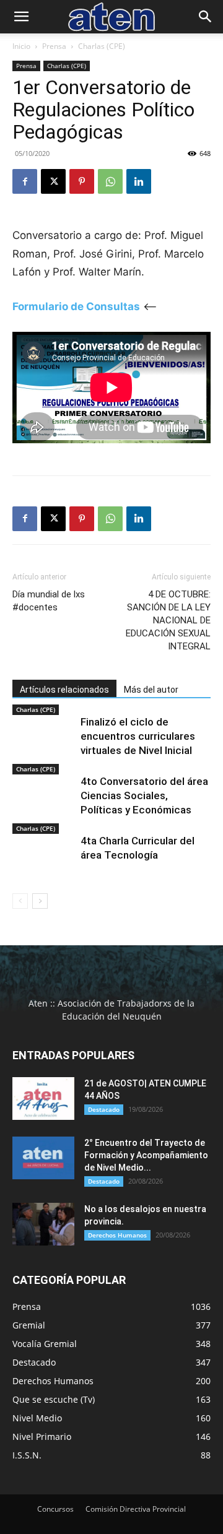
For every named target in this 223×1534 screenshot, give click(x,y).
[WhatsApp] (110, 181)
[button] (21, 16)
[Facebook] (24, 181)
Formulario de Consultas (76, 306)
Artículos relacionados (64, 690)
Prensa (54, 46)
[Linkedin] (138, 181)
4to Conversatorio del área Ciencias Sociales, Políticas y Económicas (144, 795)
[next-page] (40, 901)
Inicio (21, 46)
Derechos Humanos (117, 1235)
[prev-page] (20, 901)
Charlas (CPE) (101, 46)
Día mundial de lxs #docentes (48, 601)
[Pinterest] (81, 181)
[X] (53, 181)
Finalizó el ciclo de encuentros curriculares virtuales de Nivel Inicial (138, 736)
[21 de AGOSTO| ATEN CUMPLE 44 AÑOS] (43, 1098)
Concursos (55, 1509)
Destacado (104, 1109)
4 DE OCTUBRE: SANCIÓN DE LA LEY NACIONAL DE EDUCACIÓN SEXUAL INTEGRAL (168, 620)
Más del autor (151, 690)
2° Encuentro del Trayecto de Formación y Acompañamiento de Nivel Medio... (146, 1155)
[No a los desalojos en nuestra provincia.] (43, 1224)
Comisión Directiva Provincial (135, 1509)
